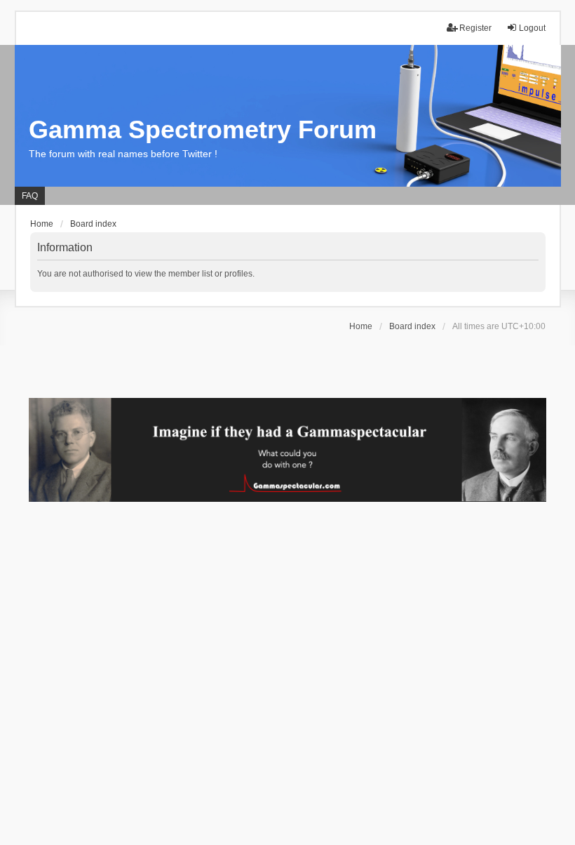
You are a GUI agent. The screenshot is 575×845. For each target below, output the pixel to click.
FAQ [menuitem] (30, 196)
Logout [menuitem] (532, 28)
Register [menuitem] (475, 28)
